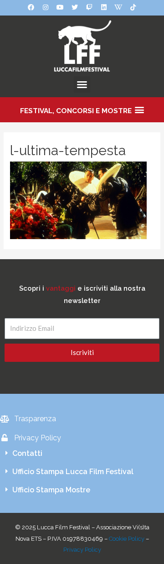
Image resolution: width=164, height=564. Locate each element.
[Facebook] (31, 7)
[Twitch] (89, 7)
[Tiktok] (133, 7)
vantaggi (61, 288)
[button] (82, 84)
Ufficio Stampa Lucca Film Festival (72, 471)
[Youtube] (60, 7)
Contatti (27, 453)
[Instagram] (45, 7)
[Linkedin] (103, 7)
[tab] (82, 453)
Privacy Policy (82, 549)
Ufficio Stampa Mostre (51, 490)
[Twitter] (74, 7)
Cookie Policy (126, 538)
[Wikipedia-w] (118, 7)
